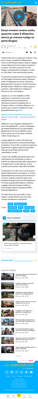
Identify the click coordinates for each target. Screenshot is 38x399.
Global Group (30, 368)
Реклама (20, 376)
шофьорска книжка (15, 211)
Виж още (19, 356)
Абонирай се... (8, 52)
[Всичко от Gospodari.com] (3, 47)
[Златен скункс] (35, 47)
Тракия (26, 211)
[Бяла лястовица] (30, 47)
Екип (13, 376)
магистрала (29, 207)
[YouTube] (31, 372)
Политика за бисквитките (19, 385)
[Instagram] (17, 372)
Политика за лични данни (19, 383)
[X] (26, 372)
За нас (8, 376)
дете (21, 207)
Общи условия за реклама (19, 387)
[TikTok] (21, 372)
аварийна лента (20, 204)
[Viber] (7, 372)
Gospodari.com (11, 46)
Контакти (28, 376)
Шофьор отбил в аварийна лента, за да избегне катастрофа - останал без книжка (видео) (18, 117)
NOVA (20, 110)
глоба (10, 204)
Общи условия (19, 379)
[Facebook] (12, 372)
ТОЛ (32, 211)
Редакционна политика (19, 381)
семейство (12, 207)
